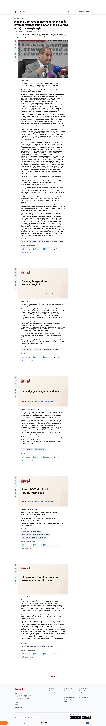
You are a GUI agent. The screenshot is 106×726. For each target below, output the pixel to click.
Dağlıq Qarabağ (45, 241)
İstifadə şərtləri (82, 690)
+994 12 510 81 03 (18, 706)
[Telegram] (28, 717)
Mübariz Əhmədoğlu (35, 241)
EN (84, 723)
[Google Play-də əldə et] (86, 717)
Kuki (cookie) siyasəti (84, 697)
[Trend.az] (19, 11)
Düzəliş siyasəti (67, 699)
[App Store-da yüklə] (75, 717)
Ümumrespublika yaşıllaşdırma (51, 349)
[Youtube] (25, 717)
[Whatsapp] (16, 717)
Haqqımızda (67, 690)
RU (90, 723)
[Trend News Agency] (19, 690)
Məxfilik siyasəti (82, 692)
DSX (23, 449)
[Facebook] (19, 717)
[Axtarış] (68, 11)
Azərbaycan (25, 241)
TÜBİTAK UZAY (51, 646)
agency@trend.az (18, 707)
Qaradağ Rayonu (37, 349)
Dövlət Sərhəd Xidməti (40, 449)
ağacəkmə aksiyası (26, 349)
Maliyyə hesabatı (68, 701)
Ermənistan (54, 241)
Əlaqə (65, 695)
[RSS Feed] (35, 717)
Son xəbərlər (52, 690)
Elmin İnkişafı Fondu (31, 646)
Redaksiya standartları (69, 697)
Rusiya (61, 241)
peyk (23, 646)
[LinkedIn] (32, 717)
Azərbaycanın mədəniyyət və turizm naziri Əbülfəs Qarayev (35, 534)
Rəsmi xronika (52, 692)
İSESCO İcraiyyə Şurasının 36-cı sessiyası (31, 531)
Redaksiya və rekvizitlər (69, 692)
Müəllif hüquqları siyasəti (84, 695)
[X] (22, 717)
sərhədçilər (29, 449)
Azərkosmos (42, 646)
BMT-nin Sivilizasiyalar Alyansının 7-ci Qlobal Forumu (34, 537)
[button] (15, 41)
